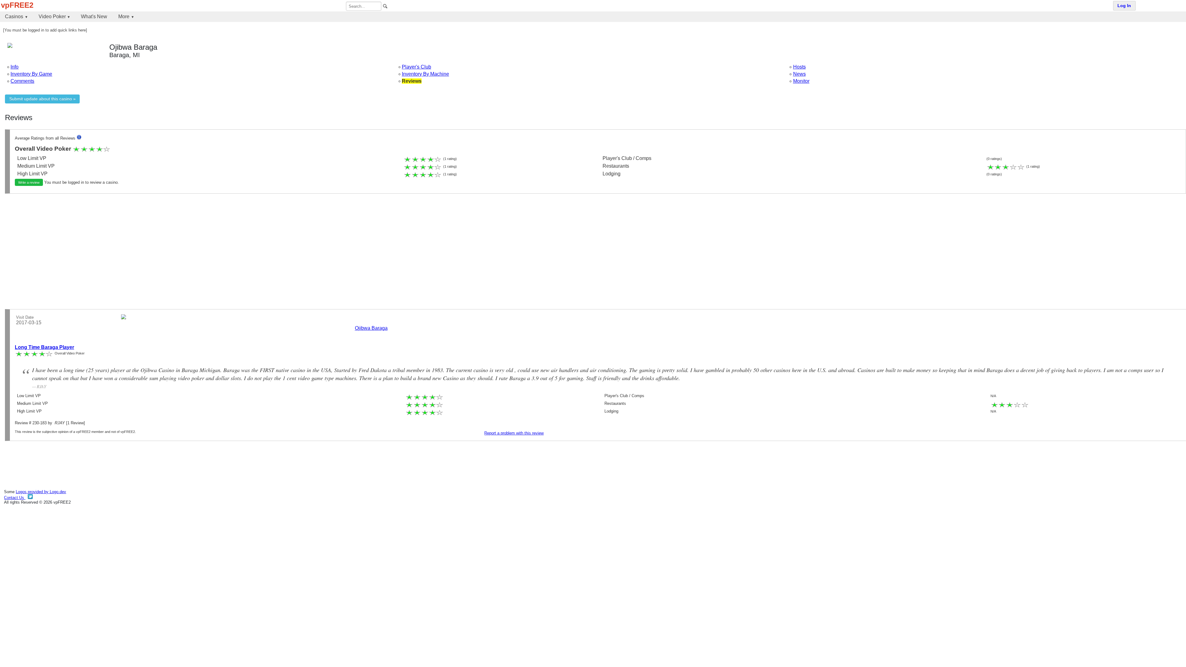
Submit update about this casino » (42, 99)
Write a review (29, 182)
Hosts (799, 66)
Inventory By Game (31, 74)
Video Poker (52, 16)
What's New (94, 16)
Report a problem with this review (514, 433)
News (799, 74)
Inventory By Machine (425, 74)
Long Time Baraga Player (44, 347)
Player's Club (416, 66)
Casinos (14, 16)
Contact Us (14, 497)
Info (15, 66)
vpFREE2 (17, 5)
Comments (22, 81)
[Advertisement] (190, 242)
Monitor (801, 81)
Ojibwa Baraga (371, 328)
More (123, 16)
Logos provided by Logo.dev (41, 491)
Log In (1124, 5)
